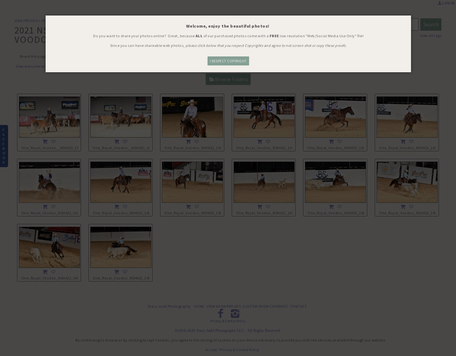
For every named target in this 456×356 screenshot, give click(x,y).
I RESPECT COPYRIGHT (228, 61)
